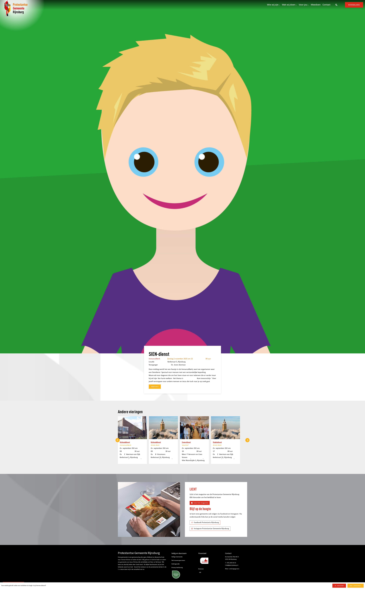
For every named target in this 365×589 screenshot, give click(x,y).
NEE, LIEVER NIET (355, 586)
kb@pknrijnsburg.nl (232, 565)
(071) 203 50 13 (231, 563)
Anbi (199, 572)
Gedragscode (175, 564)
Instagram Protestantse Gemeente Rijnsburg (211, 529)
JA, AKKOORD (339, 586)
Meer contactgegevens (232, 569)
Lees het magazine (201, 503)
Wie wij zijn (273, 5)
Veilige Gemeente (176, 557)
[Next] (247, 440)
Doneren (201, 569)
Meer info (154, 386)
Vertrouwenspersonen (178, 560)
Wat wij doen (288, 5)
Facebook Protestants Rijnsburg (206, 522)
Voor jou (303, 5)
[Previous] (117, 440)
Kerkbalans (354, 5)
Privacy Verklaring (177, 567)
